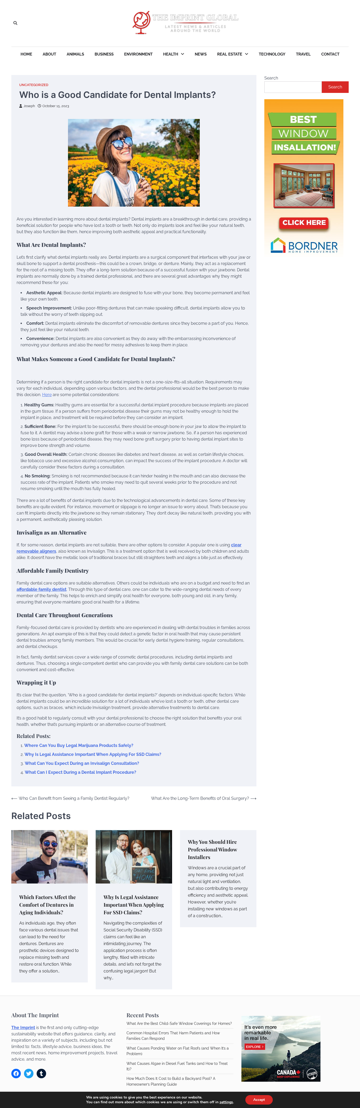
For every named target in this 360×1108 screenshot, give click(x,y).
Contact (330, 54)
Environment (138, 54)
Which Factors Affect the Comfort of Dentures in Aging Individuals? (47, 904)
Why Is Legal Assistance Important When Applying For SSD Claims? (93, 754)
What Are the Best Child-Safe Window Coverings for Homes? (179, 1023)
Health (170, 54)
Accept (259, 1099)
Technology (272, 54)
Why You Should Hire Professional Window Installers (212, 849)
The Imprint (23, 1027)
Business (104, 54)
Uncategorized (33, 85)
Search (271, 78)
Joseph (29, 106)
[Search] (15, 23)
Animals (75, 54)
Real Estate (229, 54)
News (201, 54)
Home (26, 54)
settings (226, 1102)
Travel (303, 54)
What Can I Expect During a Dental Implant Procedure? (80, 772)
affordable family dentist (41, 589)
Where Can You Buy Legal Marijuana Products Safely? (78, 745)
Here (47, 394)
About (49, 54)
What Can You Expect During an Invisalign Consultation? (82, 763)
